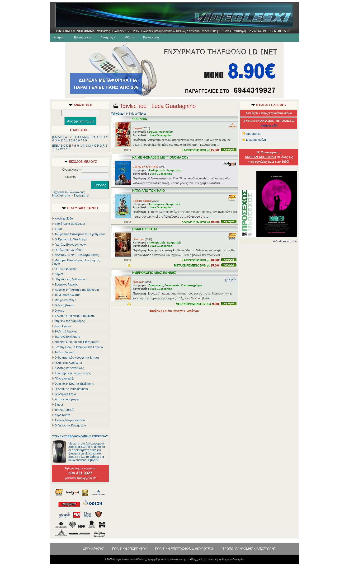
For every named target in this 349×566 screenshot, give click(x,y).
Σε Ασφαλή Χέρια (65, 394)
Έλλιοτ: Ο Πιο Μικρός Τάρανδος (75, 316)
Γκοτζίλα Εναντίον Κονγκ (70, 244)
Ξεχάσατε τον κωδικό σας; (68, 192)
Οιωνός (59, 310)
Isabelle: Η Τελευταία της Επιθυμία (77, 289)
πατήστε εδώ (269, 125)
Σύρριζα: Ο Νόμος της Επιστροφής (77, 342)
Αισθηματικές (157, 170)
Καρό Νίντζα (62, 415)
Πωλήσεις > (107, 37)
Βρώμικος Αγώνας (66, 284)
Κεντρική (59, 37)
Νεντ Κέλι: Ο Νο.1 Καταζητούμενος (77, 255)
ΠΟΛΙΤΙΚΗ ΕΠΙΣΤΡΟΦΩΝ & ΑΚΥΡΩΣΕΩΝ (184, 549)
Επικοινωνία (151, 37)
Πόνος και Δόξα (64, 378)
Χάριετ (59, 274)
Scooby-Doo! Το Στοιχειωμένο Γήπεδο (79, 347)
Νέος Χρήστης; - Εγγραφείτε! (70, 195)
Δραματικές (174, 170)
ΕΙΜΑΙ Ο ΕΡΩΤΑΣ (145, 229)
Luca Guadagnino (161, 135)
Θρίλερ (153, 131)
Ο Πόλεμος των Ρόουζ (69, 250)
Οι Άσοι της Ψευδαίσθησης (72, 389)
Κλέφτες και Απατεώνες (69, 368)
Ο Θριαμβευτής (64, 305)
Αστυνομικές (157, 204)
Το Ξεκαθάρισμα (65, 352)
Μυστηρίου (166, 131)
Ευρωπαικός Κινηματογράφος (184, 285)
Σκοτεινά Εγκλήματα (67, 336)
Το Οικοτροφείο (64, 410)
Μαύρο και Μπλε (65, 300)
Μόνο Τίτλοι (138, 113)
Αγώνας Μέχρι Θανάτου (70, 420)
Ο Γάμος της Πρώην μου (70, 425)
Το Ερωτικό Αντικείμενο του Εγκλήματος (80, 234)
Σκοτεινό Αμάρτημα (67, 399)
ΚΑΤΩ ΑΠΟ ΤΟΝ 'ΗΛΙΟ (148, 190)
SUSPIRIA (139, 119)
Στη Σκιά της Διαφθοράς (70, 321)
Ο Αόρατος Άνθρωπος (69, 363)
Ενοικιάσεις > (82, 37)
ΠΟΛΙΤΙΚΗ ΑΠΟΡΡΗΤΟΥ (129, 549)
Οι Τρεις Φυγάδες (66, 269)
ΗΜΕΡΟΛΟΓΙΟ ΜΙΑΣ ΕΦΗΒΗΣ (154, 273)
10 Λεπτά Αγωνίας (66, 331)
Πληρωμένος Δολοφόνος (70, 279)
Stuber (59, 404)
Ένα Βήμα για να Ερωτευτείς (73, 373)
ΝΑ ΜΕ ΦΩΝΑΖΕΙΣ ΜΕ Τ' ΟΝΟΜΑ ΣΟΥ (160, 157)
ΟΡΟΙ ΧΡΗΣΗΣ (93, 549)
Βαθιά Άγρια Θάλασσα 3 (70, 223)
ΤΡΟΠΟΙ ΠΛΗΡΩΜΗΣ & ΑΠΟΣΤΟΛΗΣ (249, 549)
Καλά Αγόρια (63, 326)
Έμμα (58, 229)
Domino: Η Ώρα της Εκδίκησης (74, 383)
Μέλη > (129, 37)
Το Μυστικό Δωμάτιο (67, 295)
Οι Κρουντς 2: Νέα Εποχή (71, 239)
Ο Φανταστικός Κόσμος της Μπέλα (77, 357)
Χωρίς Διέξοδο (64, 218)
